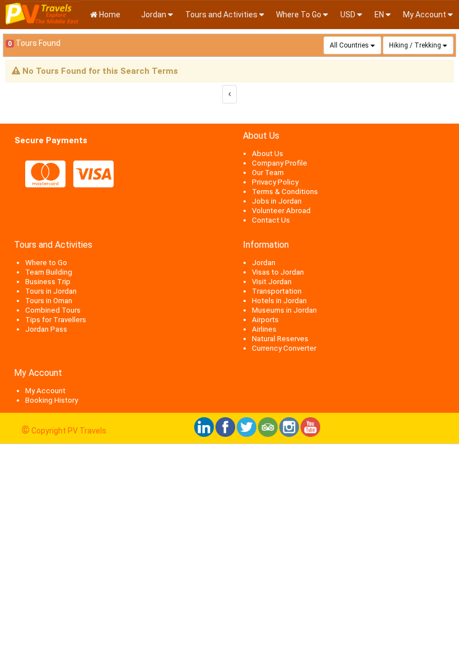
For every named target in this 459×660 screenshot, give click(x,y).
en (379, 14)
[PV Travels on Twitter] (246, 434)
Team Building (48, 272)
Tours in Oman (48, 300)
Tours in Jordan (51, 291)
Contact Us (271, 220)
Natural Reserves (280, 338)
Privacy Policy (275, 182)
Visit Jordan (272, 281)
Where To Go (298, 14)
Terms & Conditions (285, 191)
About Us (267, 153)
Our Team (268, 172)
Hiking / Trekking (415, 45)
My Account (424, 14)
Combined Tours (53, 310)
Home (108, 14)
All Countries (349, 45)
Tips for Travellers (55, 319)
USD (347, 14)
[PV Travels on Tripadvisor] (268, 434)
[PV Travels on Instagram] (289, 434)
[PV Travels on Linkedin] (204, 434)
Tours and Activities (221, 14)
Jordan (152, 14)
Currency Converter (284, 348)
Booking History (51, 400)
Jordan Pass (46, 329)
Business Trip (48, 281)
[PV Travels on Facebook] (225, 434)
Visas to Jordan (278, 272)
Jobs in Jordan (277, 201)
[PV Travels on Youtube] (310, 434)
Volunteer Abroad (281, 210)
